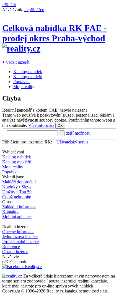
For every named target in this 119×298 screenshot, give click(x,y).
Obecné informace (18, 231)
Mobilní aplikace (17, 216)
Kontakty (10, 211)
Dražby (8, 191)
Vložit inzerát (15, 62)
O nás (7, 201)
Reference (11, 246)
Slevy (27, 186)
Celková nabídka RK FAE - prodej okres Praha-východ (54, 33)
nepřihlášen (34, 9)
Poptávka (21, 81)
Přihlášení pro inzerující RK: (27, 142)
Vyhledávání (13, 152)
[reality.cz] (12, 276)
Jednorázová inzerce (20, 236)
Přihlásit (9, 4)
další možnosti (78, 133)
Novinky (10, 186)
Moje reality (23, 86)
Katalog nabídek (27, 71)
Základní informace (19, 206)
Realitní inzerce (15, 226)
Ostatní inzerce (15, 251)
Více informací (41, 125)
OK (60, 126)
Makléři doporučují (19, 181)
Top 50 (25, 191)
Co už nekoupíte (16, 196)
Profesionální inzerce (20, 241)
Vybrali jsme (13, 176)
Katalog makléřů (27, 76)
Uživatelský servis (72, 142)
